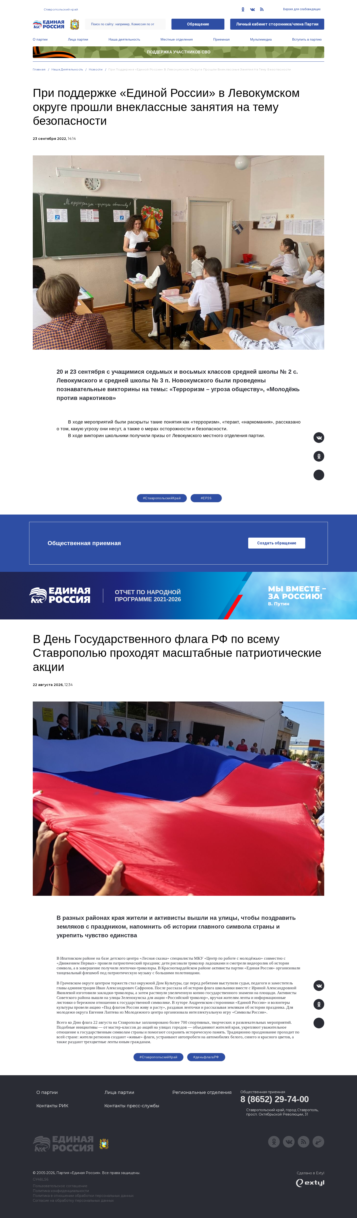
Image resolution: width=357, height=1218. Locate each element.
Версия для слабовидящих (301, 9)
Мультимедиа (261, 39)
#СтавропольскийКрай (162, 498)
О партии (40, 39)
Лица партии (78, 39)
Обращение (198, 24)
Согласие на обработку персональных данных (73, 1201)
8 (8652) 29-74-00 (274, 1099)
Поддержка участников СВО (178, 52)
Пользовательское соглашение (60, 1186)
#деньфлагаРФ (206, 1057)
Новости (96, 69)
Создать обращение (276, 543)
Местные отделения (177, 39)
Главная (39, 69)
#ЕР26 (206, 498)
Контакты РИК (52, 1105)
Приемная (221, 39)
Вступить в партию (307, 39)
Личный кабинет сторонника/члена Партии (277, 24)
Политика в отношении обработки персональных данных (83, 1196)
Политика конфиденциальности (61, 1191)
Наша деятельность (124, 39)
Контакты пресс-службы (131, 1105)
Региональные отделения (202, 1092)
